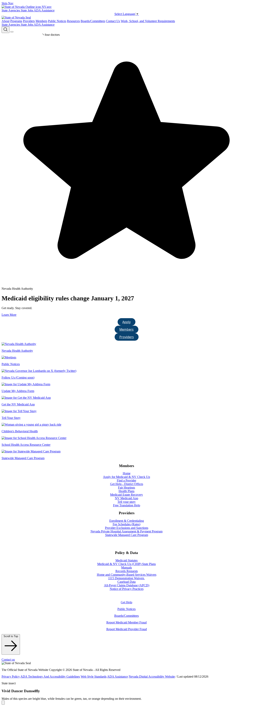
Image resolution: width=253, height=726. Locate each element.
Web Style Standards (94, 676)
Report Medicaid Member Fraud (126, 622)
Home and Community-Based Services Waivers (126, 574)
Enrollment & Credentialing (126, 520)
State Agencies (11, 10)
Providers (29, 21)
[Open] (11, 31)
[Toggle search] (5, 29)
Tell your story (126, 501)
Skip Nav (7, 3)
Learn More (9, 314)
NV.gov (46, 6)
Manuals (126, 567)
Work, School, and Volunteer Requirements (148, 21)
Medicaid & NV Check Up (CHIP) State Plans (126, 564)
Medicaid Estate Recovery (126, 494)
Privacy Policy (11, 676)
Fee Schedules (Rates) (126, 524)
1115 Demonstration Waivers (126, 578)
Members (41, 21)
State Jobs (27, 10)
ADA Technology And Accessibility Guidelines (50, 676)
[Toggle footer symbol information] (3, 703)
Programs (16, 21)
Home (126, 473)
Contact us (8, 659)
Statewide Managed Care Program (126, 535)
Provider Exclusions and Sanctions (126, 527)
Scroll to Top (11, 636)
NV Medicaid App (126, 498)
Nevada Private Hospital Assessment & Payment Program (126, 531)
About (5, 21)
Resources (73, 21)
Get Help (126, 602)
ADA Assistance (44, 10)
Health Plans (126, 491)
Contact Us (113, 21)
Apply (126, 322)
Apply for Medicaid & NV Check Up (126, 477)
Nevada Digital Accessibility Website (152, 676)
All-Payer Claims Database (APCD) (126, 585)
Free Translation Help (126, 505)
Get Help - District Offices (126, 484)
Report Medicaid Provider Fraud (126, 629)
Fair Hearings (126, 487)
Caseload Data (126, 581)
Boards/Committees (93, 21)
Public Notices (57, 21)
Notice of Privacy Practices (126, 589)
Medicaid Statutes (126, 560)
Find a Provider (126, 480)
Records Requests (126, 571)
